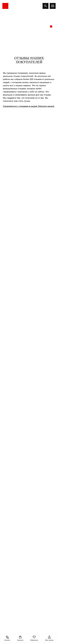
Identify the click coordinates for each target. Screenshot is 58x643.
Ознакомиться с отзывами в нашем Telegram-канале (28, 106)
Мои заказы (49, 640)
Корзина (20, 640)
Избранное (34, 640)
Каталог (7, 640)
